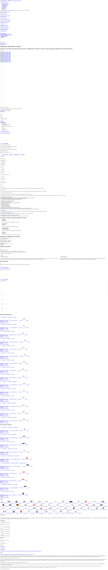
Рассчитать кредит (3, 322)
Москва (1, 0)
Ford (13, 554)
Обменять (7, 322)
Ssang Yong (31, 554)
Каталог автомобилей (10, 10)
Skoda (17, 554)
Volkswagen (7, 554)
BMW (21, 554)
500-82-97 (5, 0)
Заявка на (5, 4)
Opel (14, 10)
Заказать (4, 8)
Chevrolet (26, 554)
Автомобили (5, 3)
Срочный (4, 6)
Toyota (29, 554)
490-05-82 (10, 0)
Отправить (2, 244)
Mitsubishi (24, 554)
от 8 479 (3, 122)
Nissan (5, 554)
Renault (10, 554)
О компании (4, 7)
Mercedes (19, 554)
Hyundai (2, 554)
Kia (0, 554)
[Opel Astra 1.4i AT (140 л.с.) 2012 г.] (5, 52)
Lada (15, 554)
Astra (16, 10)
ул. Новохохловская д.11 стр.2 (17, 0)
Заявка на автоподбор (3, 10)
